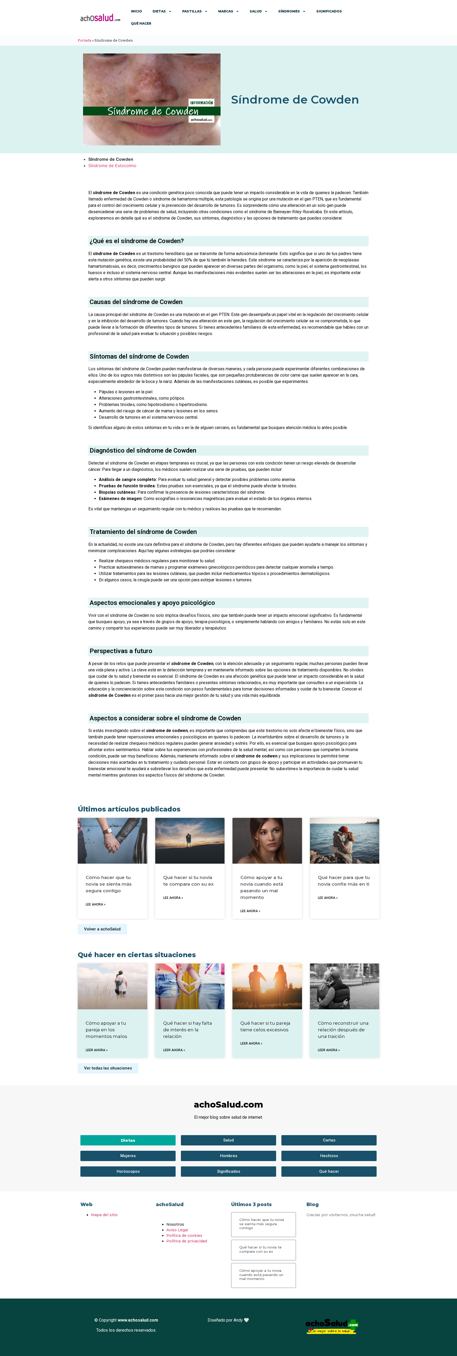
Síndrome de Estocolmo (112, 165)
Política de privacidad (186, 1241)
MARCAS (225, 11)
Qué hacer (141, 23)
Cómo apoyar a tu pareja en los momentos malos (106, 1029)
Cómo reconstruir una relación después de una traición (343, 1029)
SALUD (256, 11)
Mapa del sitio (104, 1214)
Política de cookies (184, 1235)
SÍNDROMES (289, 11)
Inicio (136, 11)
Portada (84, 40)
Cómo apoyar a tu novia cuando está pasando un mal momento (261, 1274)
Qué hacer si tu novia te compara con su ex (260, 1249)
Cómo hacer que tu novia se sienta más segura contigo (109, 884)
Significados (329, 11)
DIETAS (159, 11)
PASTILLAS (192, 11)
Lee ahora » (96, 904)
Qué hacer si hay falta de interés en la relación (187, 1029)
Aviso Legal (177, 1230)
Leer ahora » (97, 1050)
